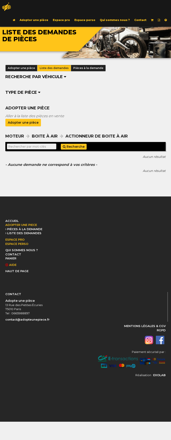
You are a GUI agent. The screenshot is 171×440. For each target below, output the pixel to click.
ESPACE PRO (14, 239)
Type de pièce (21, 92)
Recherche (75, 147)
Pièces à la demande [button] (88, 68)
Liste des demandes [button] (54, 68)
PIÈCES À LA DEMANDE (24, 229)
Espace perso (84, 20)
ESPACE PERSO (16, 244)
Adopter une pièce (34, 20)
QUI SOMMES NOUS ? (21, 250)
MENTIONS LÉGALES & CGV (145, 326)
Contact (140, 20)
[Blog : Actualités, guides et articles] (159, 20)
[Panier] (152, 20)
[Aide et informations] (165, 20)
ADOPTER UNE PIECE (21, 225)
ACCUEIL (12, 221)
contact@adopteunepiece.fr (27, 319)
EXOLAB (159, 375)
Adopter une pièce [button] (21, 68)
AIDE (12, 265)
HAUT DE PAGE (16, 271)
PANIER (10, 258)
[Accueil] (13, 20)
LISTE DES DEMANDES (24, 233)
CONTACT (13, 254)
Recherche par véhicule (34, 76)
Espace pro (61, 20)
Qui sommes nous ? (115, 20)
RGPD (161, 330)
